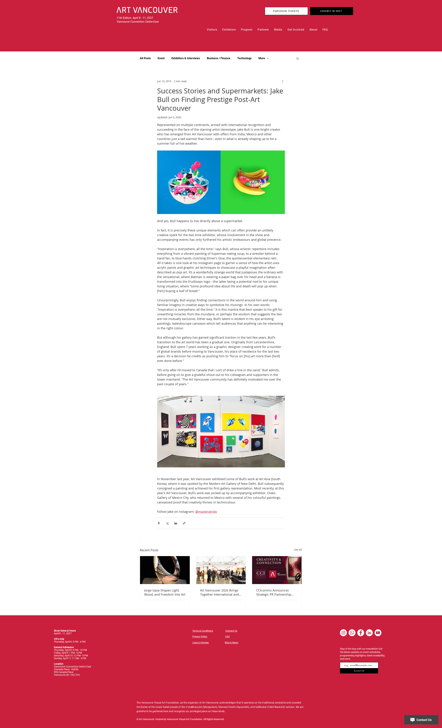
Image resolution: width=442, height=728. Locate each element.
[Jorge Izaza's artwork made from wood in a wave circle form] (165, 570)
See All (298, 549)
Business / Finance (218, 58)
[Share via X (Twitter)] (167, 523)
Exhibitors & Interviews (185, 58)
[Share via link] (184, 523)
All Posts (145, 58)
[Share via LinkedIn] (175, 523)
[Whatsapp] (352, 632)
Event (161, 58)
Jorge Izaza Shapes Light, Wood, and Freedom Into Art (164, 592)
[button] (212, 29)
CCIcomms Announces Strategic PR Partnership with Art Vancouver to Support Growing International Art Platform (274, 592)
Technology (244, 58)
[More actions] (283, 81)
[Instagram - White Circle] (343, 632)
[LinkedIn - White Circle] (369, 632)
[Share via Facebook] (158, 523)
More (261, 58)
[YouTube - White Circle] (377, 632)
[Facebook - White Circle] (360, 632)
